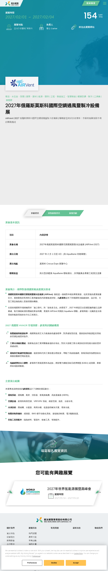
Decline (54, 563)
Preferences (32, 563)
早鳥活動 (33, 540)
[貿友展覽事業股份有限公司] (12, 3)
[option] (54, 493)
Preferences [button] (36, 556)
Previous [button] (10, 493)
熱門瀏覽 (33, 533)
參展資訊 (35, 213)
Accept (76, 563)
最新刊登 (33, 537)
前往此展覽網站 (86, 27)
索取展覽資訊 (54, 213)
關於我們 (11, 528)
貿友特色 (11, 533)
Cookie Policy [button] (78, 553)
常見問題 (55, 528)
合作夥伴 (11, 544)
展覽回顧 (73, 213)
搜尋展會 (90, 3)
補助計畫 (33, 544)
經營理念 (11, 537)
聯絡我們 (99, 528)
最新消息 (77, 528)
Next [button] (97, 493)
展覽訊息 (33, 528)
